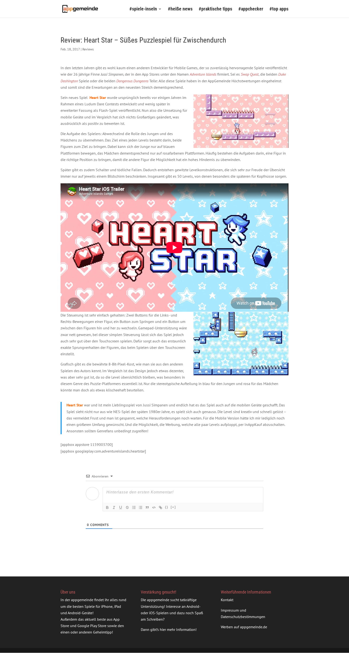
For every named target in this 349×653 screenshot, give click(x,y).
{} (166, 507)
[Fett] (107, 507)
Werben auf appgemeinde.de (244, 626)
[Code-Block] (154, 507)
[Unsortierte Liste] (140, 507)
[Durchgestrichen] (127, 507)
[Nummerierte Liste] (134, 507)
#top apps (278, 9)
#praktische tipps (215, 9)
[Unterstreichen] (120, 507)
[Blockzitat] (147, 507)
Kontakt (227, 599)
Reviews (88, 49)
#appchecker (250, 9)
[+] (173, 507)
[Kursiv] (114, 507)
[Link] (160, 507)
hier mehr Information (177, 629)
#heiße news (180, 9)
